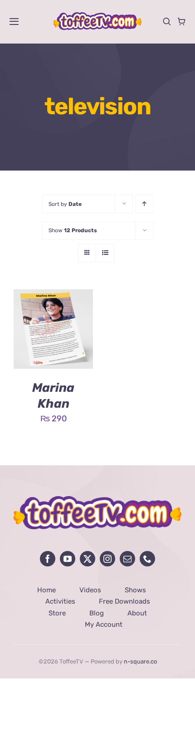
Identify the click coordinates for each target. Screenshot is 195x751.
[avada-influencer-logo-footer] (97, 500)
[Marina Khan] (53, 296)
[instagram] (107, 558)
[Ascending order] (144, 204)
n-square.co (140, 661)
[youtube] (67, 558)
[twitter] (87, 558)
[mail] (127, 558)
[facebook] (47, 558)
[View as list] (105, 253)
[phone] (147, 558)
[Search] (166, 21)
